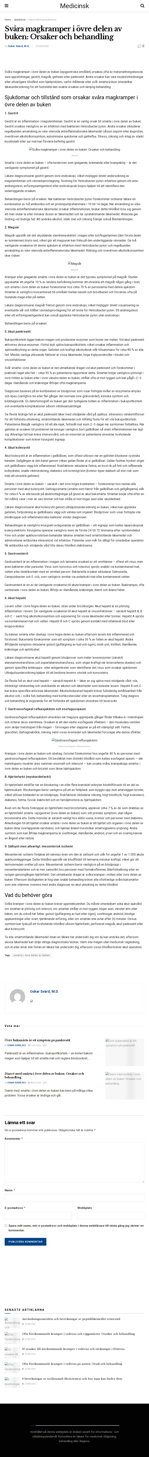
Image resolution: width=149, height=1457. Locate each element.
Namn (10, 1190)
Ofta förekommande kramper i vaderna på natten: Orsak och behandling (72, 1364)
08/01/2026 (35, 1083)
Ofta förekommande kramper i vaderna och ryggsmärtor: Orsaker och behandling (78, 1334)
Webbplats (84, 1208)
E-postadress (15, 1208)
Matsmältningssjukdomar (42, 19)
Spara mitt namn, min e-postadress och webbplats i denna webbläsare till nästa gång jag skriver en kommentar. (76, 1228)
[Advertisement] (74, 58)
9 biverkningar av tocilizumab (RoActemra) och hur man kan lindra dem (72, 1378)
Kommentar (14, 1138)
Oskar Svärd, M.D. (18, 46)
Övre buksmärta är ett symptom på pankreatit (37, 1040)
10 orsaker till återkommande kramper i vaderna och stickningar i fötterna (73, 1349)
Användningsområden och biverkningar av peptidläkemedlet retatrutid (71, 1319)
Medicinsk (74, 6)
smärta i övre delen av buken (32, 955)
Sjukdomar (20, 19)
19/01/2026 (35, 1045)
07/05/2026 (42, 46)
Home (8, 19)
